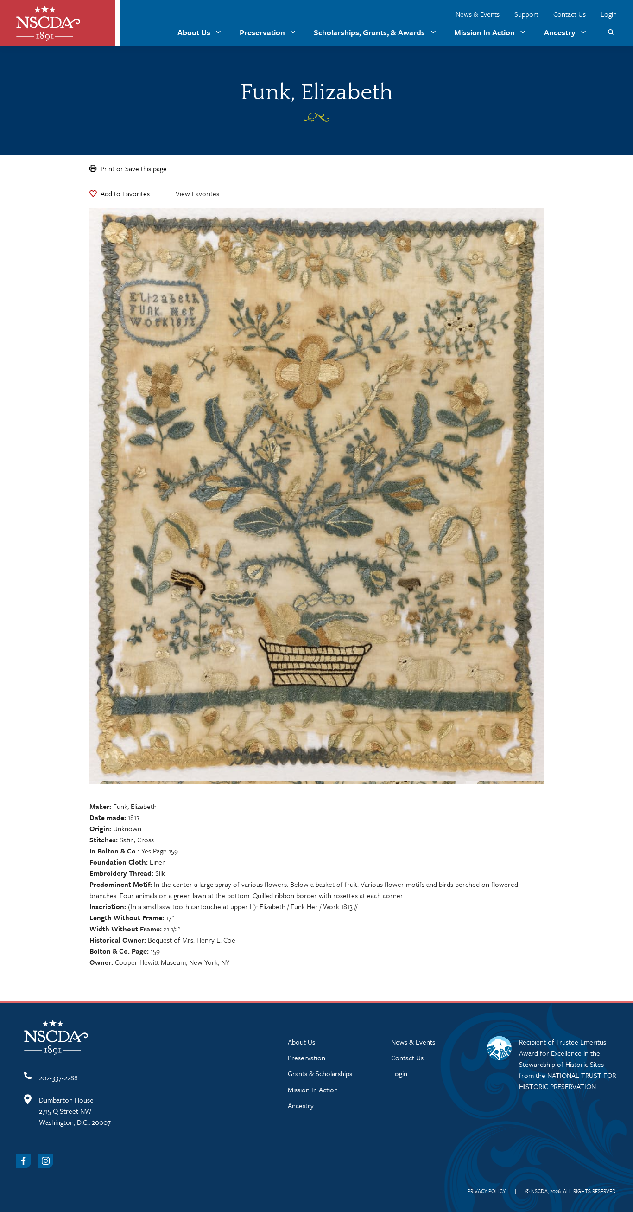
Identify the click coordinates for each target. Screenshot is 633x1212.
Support (526, 14)
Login (609, 14)
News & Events (478, 14)
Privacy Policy (487, 1191)
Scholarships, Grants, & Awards (369, 32)
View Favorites (197, 193)
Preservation (262, 32)
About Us (193, 32)
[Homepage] (48, 23)
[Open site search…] (610, 32)
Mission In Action (484, 32)
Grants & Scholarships (320, 1073)
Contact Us (569, 14)
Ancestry (560, 32)
